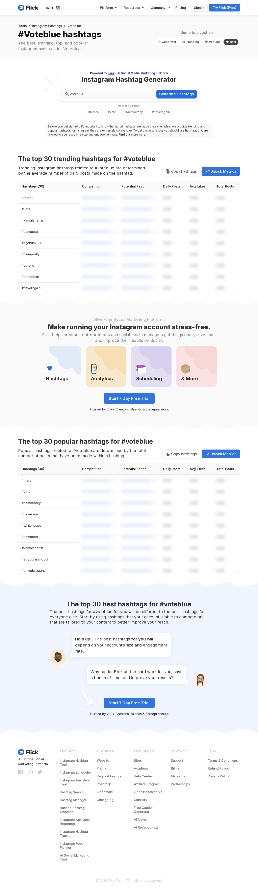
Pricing (180, 8)
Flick (111, 73)
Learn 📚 (52, 7)
